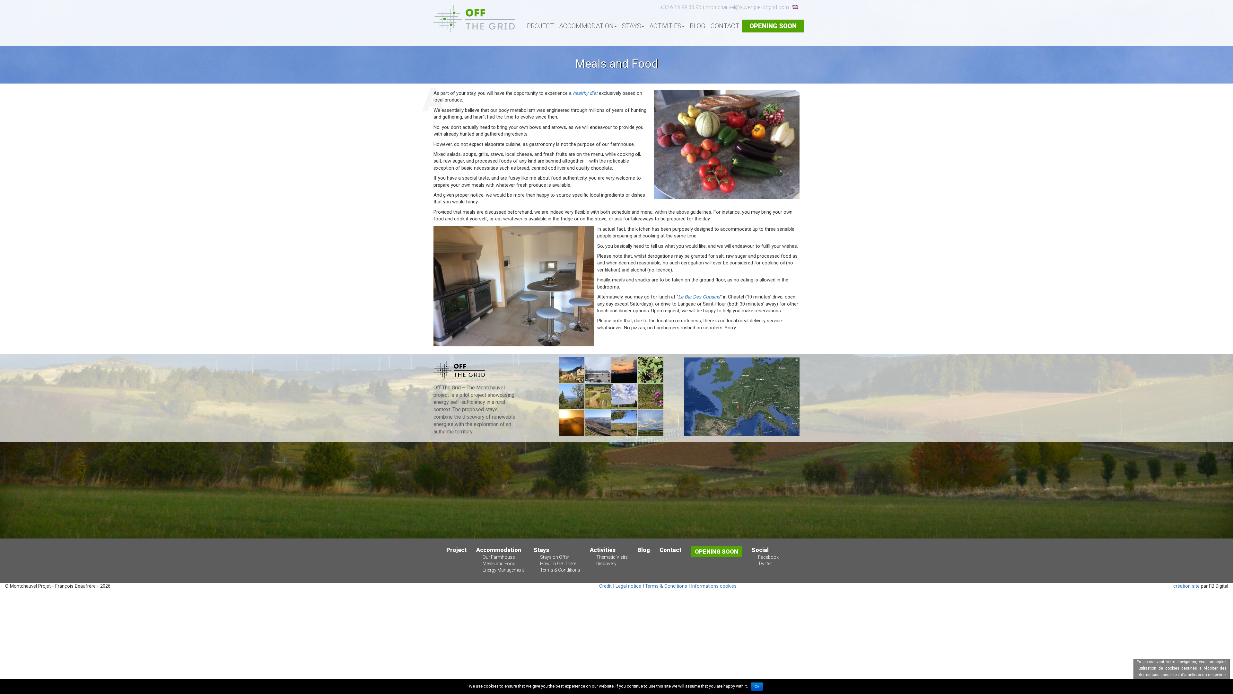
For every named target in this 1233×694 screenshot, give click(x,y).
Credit (605, 586)
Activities (665, 26)
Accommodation (586, 26)
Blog (697, 26)
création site (1186, 586)
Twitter (765, 563)
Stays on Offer (554, 557)
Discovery (606, 563)
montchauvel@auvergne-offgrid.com (747, 7)
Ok (757, 686)
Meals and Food (499, 563)
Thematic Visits (612, 557)
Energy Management (503, 570)
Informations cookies (714, 586)
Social (760, 550)
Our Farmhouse (499, 557)
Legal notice (628, 586)
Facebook (768, 557)
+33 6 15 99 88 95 (680, 7)
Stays (631, 26)
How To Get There (558, 563)
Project (540, 26)
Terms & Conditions (560, 570)
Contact (725, 26)
